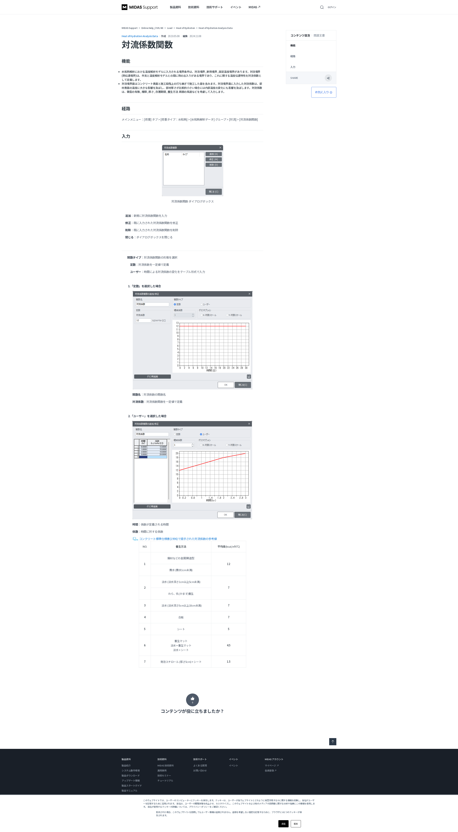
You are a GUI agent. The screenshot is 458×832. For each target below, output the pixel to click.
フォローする (323, 92)
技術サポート (214, 7)
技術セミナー (164, 775)
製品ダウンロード (131, 775)
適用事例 (161, 770)
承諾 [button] (283, 823)
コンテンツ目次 (300, 35)
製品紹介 (126, 765)
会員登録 (269, 770)
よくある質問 (200, 765)
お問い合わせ (200, 770)
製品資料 (175, 7)
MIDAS (253, 7)
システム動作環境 (131, 770)
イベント (235, 7)
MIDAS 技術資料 (165, 765)
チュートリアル (165, 780)
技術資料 (193, 7)
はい (192, 699)
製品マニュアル (129, 790)
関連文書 (319, 35)
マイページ (270, 765)
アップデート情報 (131, 780)
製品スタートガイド (132, 785)
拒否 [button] (296, 823)
